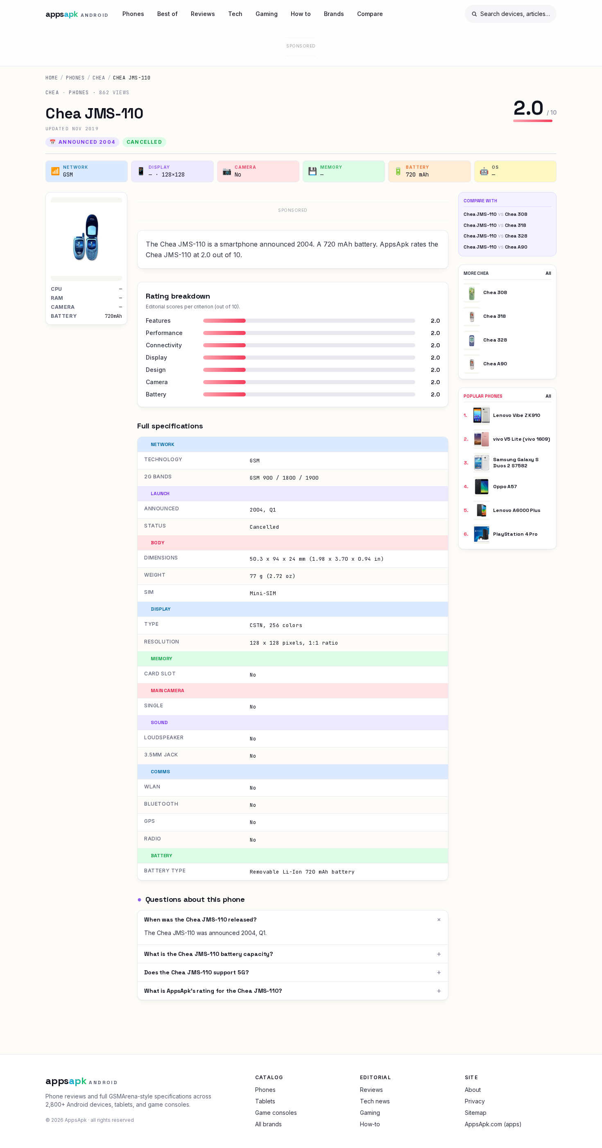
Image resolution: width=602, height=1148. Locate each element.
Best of (167, 13)
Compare (370, 13)
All (548, 273)
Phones (133, 13)
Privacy (475, 1101)
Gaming (267, 13)
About (473, 1089)
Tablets (265, 1101)
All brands (268, 1124)
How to (301, 13)
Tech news (375, 1101)
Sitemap (476, 1112)
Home (51, 78)
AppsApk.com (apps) (493, 1124)
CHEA (99, 78)
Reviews (203, 13)
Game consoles (276, 1112)
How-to (370, 1124)
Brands (334, 13)
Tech (235, 13)
